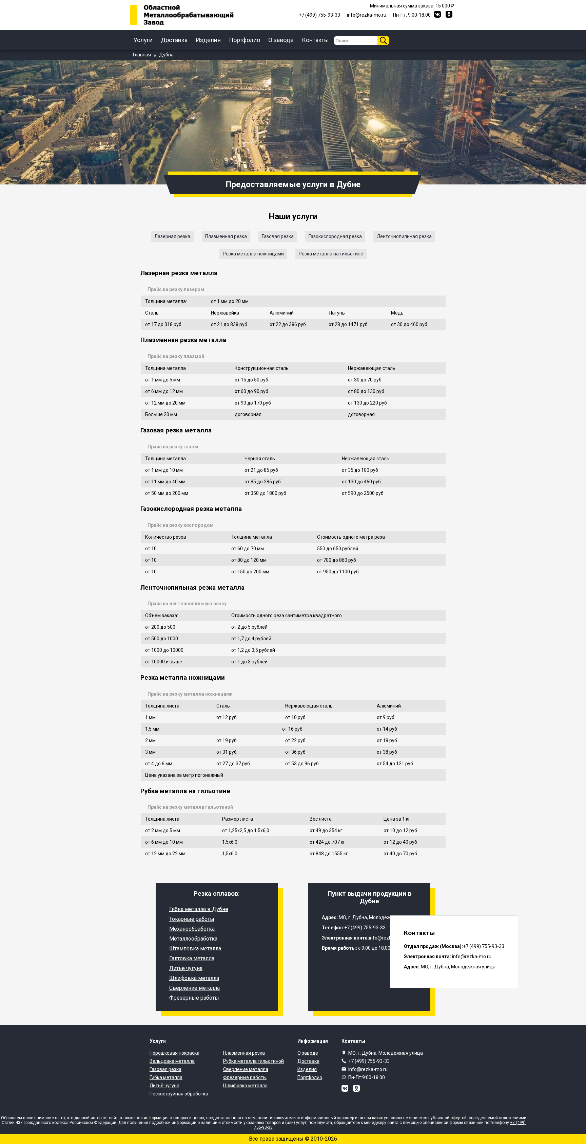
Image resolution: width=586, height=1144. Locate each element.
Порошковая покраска (174, 1053)
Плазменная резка (226, 236)
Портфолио (244, 39)
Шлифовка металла (194, 978)
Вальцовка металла (172, 1061)
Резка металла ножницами (253, 253)
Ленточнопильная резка (404, 236)
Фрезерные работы (194, 998)
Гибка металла (166, 1077)
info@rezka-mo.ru (368, 1069)
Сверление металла (194, 988)
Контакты (315, 39)
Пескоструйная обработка (179, 1093)
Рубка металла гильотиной (253, 1061)
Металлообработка (193, 938)
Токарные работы (191, 919)
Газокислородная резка (335, 236)
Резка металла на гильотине (331, 253)
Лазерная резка (172, 236)
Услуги (143, 39)
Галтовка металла (191, 958)
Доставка (174, 39)
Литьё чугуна (164, 1085)
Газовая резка (278, 236)
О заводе (281, 39)
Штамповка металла (195, 948)
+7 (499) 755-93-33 (369, 1061)
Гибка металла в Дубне (198, 909)
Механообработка (192, 929)
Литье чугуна (185, 968)
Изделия (208, 39)
